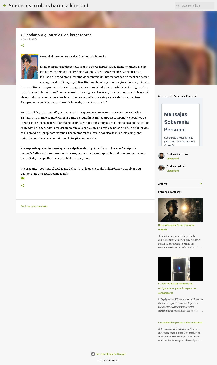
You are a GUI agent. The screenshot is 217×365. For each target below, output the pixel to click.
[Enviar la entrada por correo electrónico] (23, 179)
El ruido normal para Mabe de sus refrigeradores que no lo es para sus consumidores (177, 288)
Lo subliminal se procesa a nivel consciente (180, 322)
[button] (23, 45)
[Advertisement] (85, 239)
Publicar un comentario (34, 206)
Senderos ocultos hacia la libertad (48, 5)
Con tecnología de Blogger (110, 354)
